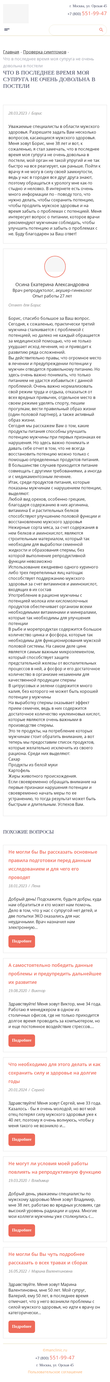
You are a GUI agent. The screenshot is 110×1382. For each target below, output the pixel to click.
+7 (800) (87, 13)
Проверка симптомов (44, 52)
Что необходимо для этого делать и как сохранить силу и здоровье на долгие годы (54, 1072)
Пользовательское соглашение (55, 1371)
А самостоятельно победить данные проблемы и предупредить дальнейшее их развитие (54, 973)
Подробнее (21, 941)
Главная (11, 52)
